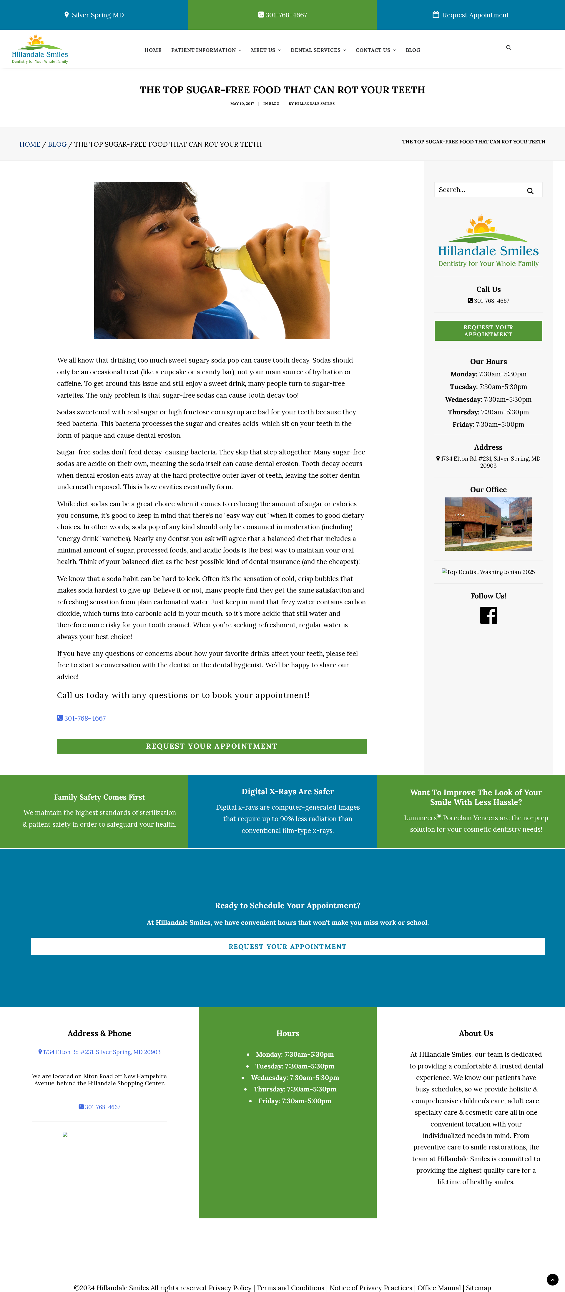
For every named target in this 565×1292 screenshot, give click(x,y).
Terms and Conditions (290, 1287)
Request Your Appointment (211, 746)
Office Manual (439, 1287)
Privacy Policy (230, 1287)
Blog (413, 50)
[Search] (488, 189)
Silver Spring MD (96, 15)
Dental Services (316, 50)
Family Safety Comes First (99, 797)
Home (153, 50)
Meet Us (263, 50)
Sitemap (478, 1287)
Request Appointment (474, 15)
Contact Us (373, 50)
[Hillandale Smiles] (40, 49)
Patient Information (203, 50)
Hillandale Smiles (315, 103)
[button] (511, 47)
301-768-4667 (285, 15)
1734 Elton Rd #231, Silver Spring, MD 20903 (490, 462)
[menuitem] (153, 52)
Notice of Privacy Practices (371, 1287)
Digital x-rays (237, 807)
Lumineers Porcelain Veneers (451, 817)
